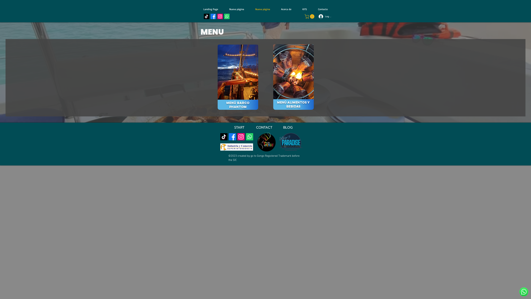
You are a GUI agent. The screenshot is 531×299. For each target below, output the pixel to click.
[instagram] (220, 16)
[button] (310, 16)
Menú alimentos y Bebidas (293, 104)
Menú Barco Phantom (237, 105)
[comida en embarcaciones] (293, 71)
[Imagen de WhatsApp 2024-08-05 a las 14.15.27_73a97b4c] (238, 72)
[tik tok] (206, 16)
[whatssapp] (227, 16)
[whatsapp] (249, 136)
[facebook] (213, 16)
